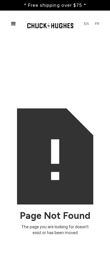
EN (86, 24)
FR (97, 24)
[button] (13, 23)
